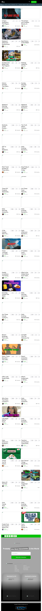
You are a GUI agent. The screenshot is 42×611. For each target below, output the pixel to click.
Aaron (5, 25)
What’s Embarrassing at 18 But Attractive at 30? (25, 380)
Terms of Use (17, 569)
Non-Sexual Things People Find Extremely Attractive (24, 464)
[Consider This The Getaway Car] (30, 327)
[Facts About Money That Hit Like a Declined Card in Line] (30, 517)
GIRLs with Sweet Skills (5, 377)
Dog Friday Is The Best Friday (25, 168)
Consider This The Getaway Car (25, 336)
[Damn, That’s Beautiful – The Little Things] (11, 349)
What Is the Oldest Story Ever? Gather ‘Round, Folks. (25, 276)
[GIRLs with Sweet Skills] (11, 369)
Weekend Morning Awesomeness (6, 106)
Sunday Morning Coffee (23, 84)
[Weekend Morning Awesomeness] (11, 97)
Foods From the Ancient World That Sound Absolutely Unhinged (5, 528)
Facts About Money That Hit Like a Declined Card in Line (24, 528)
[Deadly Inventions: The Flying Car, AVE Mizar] (11, 265)
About (16, 565)
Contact (16, 568)
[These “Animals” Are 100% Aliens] (11, 243)
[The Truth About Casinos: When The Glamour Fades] (30, 118)
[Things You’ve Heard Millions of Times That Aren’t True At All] (11, 453)
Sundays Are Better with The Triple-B (6, 64)
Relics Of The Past (4, 483)
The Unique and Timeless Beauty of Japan (25, 23)
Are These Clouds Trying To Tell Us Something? (5, 317)
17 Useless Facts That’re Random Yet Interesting (24, 254)
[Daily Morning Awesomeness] (11, 201)
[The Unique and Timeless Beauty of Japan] (30, 13)
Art (16, 4)
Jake (24, 67)
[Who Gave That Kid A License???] (11, 391)
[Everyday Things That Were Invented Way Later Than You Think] (11, 285)
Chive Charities (25, 569)
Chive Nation (38, 4)
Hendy (24, 44)
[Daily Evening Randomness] (30, 139)
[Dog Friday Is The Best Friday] (30, 160)
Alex (24, 193)
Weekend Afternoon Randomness (6, 42)
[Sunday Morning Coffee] (30, 76)
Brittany (24, 339)
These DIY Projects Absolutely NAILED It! (5, 191)
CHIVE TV (25, 565)
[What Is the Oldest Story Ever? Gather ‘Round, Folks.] (30, 265)
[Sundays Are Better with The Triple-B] (11, 55)
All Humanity (2, 4)
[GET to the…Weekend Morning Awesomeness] (11, 139)
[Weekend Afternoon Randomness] (11, 34)
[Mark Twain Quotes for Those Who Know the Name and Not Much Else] (11, 160)
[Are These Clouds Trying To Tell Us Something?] (11, 307)
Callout (27, 4)
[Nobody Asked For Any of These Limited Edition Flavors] (30, 55)
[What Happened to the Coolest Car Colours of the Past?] (30, 475)
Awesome (20, 4)
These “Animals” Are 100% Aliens (5, 253)
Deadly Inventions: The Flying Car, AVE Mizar (5, 276)
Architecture (13, 4)
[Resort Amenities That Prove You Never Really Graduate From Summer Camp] (30, 349)
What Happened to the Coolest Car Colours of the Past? (24, 486)
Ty (4, 171)
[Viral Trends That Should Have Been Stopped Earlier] (11, 495)
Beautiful (24, 4)
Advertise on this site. (21, 609)
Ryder (24, 171)
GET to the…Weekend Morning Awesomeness (6, 150)
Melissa (5, 339)
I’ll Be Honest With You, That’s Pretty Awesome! (5, 234)
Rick (5, 109)
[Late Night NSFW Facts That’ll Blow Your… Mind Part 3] (11, 411)
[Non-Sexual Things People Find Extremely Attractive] (30, 453)
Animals (9, 4)
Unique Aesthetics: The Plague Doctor (5, 23)
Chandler (5, 277)
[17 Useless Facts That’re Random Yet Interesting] (30, 243)
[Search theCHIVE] (29, 2)
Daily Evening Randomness (25, 148)
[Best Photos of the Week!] (30, 34)
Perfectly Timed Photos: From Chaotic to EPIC (5, 129)
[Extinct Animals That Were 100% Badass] (11, 76)
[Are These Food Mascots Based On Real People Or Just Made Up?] (30, 181)
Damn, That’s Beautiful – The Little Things (6, 359)
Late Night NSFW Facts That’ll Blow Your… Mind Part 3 (5, 422)
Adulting (6, 4)
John (24, 109)
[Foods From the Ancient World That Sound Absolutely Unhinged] (11, 517)
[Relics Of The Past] (11, 475)
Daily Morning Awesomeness (6, 210)
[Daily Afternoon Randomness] (30, 223)
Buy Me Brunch (25, 568)
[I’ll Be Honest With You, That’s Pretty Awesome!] (11, 223)
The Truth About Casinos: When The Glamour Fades (24, 129)
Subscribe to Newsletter (21, 557)
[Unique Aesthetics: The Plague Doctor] (11, 13)
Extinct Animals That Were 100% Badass (5, 86)
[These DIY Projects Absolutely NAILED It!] (11, 181)
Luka (24, 25)
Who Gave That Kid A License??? (5, 400)
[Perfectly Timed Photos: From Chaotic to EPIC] (11, 118)
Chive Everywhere (32, 4)
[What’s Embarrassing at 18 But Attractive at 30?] (30, 369)
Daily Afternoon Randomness (25, 232)
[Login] (38, 2)
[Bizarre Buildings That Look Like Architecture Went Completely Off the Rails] (11, 327)
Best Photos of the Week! (25, 41)
